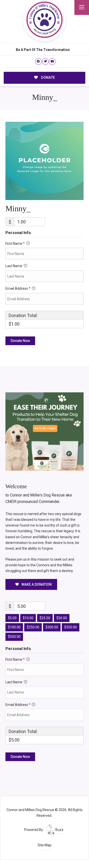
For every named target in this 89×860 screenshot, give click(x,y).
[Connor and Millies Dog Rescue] (44, 19)
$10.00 (28, 618)
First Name (15, 244)
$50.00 (61, 618)
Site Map (44, 845)
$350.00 (70, 627)
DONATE (47, 77)
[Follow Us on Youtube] (52, 61)
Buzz (59, 830)
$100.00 (14, 627)
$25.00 (45, 618)
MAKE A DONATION (36, 584)
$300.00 (51, 627)
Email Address (17, 288)
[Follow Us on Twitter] (45, 61)
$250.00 (33, 627)
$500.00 (14, 637)
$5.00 (12, 618)
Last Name (14, 266)
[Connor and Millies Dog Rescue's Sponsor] (44, 431)
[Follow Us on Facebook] (38, 61)
